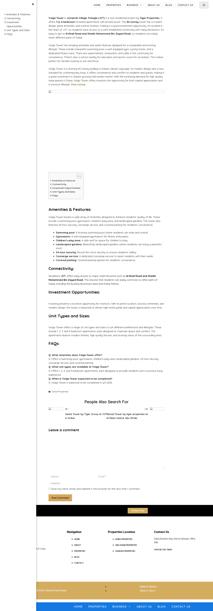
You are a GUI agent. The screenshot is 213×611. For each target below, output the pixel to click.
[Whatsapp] (43, 546)
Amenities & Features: (64, 180)
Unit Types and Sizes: (63, 191)
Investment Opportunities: (66, 188)
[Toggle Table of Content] (77, 176)
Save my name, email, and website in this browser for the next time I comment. (95, 488)
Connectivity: (59, 184)
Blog (169, 5)
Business (132, 5)
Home (97, 5)
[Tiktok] (53, 546)
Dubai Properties (60, 391)
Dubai (69, 80)
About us (154, 5)
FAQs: (55, 195)
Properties (113, 5)
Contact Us (185, 5)
